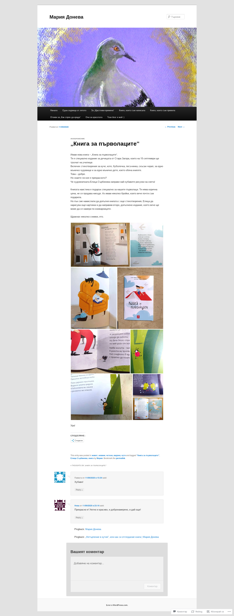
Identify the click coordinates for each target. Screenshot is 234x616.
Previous (170, 126)
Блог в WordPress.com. (117, 605)
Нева (76, 505)
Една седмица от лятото (74, 110)
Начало (53, 110)
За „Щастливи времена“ (102, 110)
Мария (100, 458)
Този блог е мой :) (115, 117)
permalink (120, 458)
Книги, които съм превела (162, 110)
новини (102, 455)
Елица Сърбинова (79, 458)
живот (95, 455)
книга (91, 458)
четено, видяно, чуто (116, 455)
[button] (100, 244)
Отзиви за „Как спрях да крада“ (65, 117)
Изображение (78, 139)
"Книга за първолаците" (148, 455)
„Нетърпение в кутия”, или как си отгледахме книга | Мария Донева (122, 536)
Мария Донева (66, 16)
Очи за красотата (94, 117)
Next (181, 126)
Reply (79, 489)
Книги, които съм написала (132, 110)
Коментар (152, 586)
